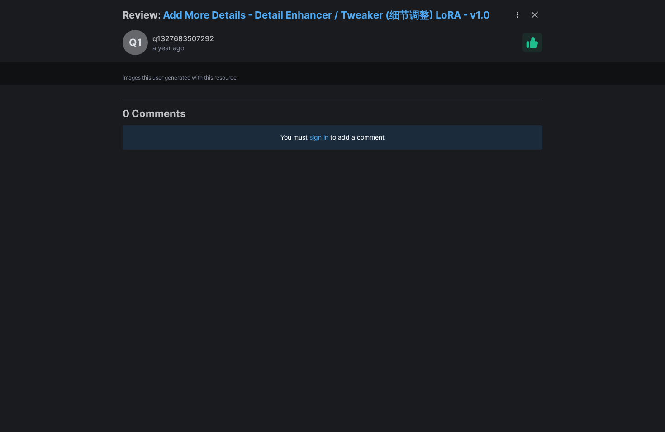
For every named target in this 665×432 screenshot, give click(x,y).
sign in (318, 137)
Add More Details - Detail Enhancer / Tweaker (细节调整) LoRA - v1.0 (326, 15)
